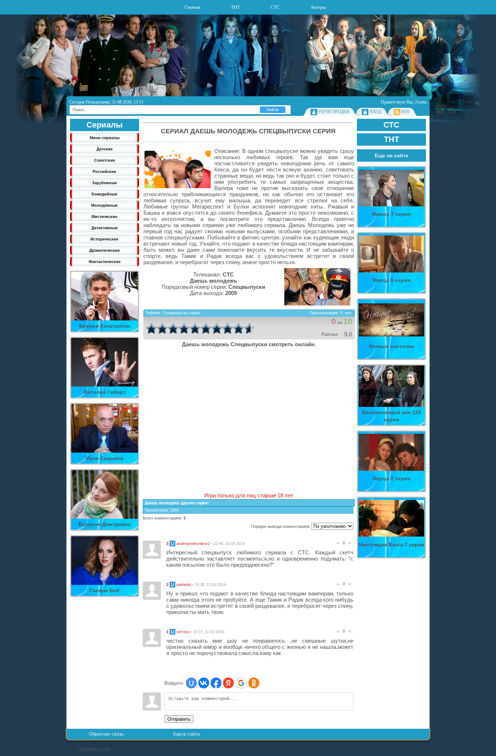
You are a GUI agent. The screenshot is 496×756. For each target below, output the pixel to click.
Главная (192, 7)
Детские (105, 149)
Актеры (318, 7)
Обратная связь (106, 734)
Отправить (179, 719)
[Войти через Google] (241, 683)
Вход (375, 111)
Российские (104, 171)
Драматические (104, 250)
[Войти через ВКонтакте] (203, 683)
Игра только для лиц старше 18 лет (248, 495)
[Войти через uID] (191, 683)
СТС (275, 7)
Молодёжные (104, 205)
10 (249, 328)
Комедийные (104, 194)
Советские (104, 160)
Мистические (104, 216)
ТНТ (235, 7)
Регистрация (333, 111)
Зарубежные (104, 183)
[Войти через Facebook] (216, 683)
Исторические (104, 239)
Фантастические (105, 261)
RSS (406, 111)
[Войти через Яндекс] (228, 683)
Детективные (105, 228)
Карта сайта (186, 734)
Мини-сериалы (104, 138)
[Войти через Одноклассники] (253, 683)
